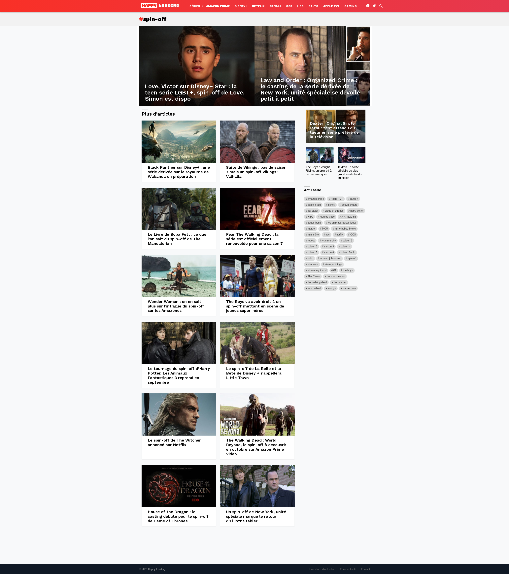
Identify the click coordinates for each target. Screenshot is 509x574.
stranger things (333, 264)
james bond (314, 222)
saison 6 (329, 252)
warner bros (349, 288)
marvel (311, 228)
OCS (289, 6)
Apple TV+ (331, 6)
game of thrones (334, 210)
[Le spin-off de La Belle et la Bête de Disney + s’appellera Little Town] (257, 343)
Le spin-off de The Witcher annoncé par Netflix (174, 442)
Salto (313, 6)
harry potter (356, 210)
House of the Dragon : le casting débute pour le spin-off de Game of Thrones (178, 516)
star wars (313, 264)
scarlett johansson (330, 258)
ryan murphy (329, 240)
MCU (325, 228)
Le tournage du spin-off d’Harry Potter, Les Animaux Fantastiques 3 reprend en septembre (179, 375)
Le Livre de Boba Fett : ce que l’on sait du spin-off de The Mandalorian (177, 239)
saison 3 (329, 246)
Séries (194, 6)
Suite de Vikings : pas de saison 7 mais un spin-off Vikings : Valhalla (256, 172)
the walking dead (317, 282)
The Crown (314, 276)
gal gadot (313, 210)
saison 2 (312, 246)
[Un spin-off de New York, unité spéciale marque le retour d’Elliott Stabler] (257, 486)
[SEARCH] (381, 6)
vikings (332, 288)
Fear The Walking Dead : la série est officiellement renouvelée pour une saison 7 (254, 239)
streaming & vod (317, 270)
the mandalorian (336, 276)
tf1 (334, 270)
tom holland (314, 288)
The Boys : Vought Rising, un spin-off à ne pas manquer (318, 170)
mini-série (313, 234)
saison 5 (312, 252)
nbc (327, 234)
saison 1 (347, 240)
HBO (300, 6)
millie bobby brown (345, 228)
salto (310, 258)
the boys (348, 270)
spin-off (352, 258)
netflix (339, 234)
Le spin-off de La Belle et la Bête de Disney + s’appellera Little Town (254, 373)
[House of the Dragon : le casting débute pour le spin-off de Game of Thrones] (179, 486)
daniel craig (314, 204)
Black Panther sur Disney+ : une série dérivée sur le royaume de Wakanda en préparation (179, 172)
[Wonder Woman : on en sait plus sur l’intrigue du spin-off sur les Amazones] (179, 276)
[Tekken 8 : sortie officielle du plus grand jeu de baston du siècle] (351, 155)
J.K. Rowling (348, 216)
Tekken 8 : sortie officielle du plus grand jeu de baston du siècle (350, 172)
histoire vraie (327, 216)
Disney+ (241, 6)
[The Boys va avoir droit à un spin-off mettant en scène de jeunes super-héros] (257, 276)
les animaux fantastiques (342, 222)
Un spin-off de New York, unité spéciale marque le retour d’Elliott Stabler (256, 516)
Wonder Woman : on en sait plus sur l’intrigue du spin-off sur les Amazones (176, 306)
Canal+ (275, 6)
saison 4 (345, 246)
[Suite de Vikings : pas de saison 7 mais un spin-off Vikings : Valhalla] (257, 142)
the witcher (340, 282)
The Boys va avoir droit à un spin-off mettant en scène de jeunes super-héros (255, 306)
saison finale (348, 252)
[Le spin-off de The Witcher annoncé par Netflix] (179, 414)
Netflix (258, 6)
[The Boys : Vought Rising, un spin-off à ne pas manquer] (320, 155)
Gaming (350, 6)
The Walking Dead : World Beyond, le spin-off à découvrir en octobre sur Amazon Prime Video (256, 447)
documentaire (349, 204)
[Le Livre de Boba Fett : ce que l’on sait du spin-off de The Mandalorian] (179, 209)
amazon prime (316, 198)
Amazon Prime (218, 6)
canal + (354, 198)
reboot (311, 240)
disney (331, 204)
